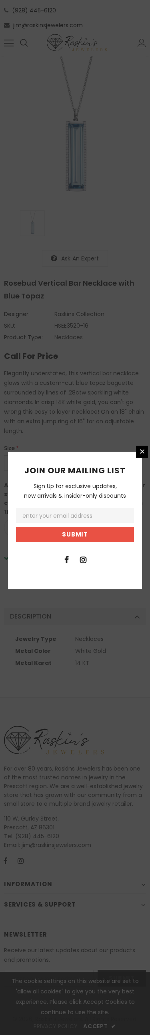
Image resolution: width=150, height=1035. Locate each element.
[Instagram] (83, 559)
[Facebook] (67, 559)
